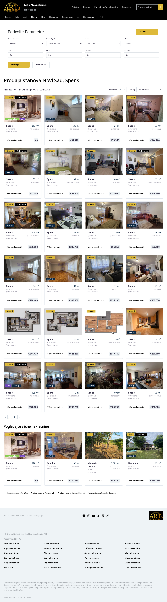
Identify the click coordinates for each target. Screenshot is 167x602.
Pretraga (18, 64)
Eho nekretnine (51, 553)
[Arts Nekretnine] (12, 7)
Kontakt (86, 7)
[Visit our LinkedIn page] (103, 515)
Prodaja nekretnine (93, 567)
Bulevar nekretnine (53, 548)
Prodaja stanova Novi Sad (17, 493)
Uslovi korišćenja (34, 516)
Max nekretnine (132, 558)
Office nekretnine (93, 548)
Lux (78, 17)
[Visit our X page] (98, 515)
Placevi (34, 17)
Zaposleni (126, 7)
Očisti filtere (40, 64)
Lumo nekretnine (133, 567)
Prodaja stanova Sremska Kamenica (102, 493)
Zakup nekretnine (52, 567)
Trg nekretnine (51, 562)
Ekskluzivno (53, 17)
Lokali (25, 17)
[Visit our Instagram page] (88, 515)
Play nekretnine (92, 558)
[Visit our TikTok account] (107, 515)
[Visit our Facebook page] (84, 515)
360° (99, 17)
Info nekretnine (132, 543)
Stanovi (8, 17)
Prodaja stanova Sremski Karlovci (71, 493)
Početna (75, 7)
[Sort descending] (124, 89)
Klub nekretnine (11, 553)
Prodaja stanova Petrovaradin (43, 493)
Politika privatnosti (14, 516)
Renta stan (9, 567)
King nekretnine (11, 562)
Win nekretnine (132, 553)
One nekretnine (132, 562)
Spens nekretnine (92, 553)
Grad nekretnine (11, 543)
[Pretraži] (160, 7)
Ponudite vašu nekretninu (106, 7)
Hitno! (43, 17)
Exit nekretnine (51, 558)
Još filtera (147, 32)
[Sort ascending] (120, 89)
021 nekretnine (91, 543)
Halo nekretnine (132, 548)
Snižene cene (67, 17)
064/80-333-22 (30, 10)
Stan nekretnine (11, 558)
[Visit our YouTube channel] (93, 515)
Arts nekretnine (92, 562)
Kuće (17, 17)
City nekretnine (51, 543)
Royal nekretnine (12, 548)
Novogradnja (88, 17)
